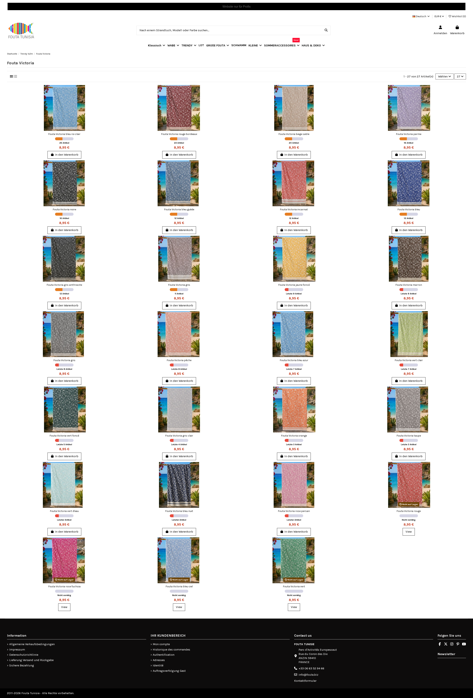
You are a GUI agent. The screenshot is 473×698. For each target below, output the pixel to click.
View (409, 531)
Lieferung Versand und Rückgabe (31, 660)
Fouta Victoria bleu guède (179, 209)
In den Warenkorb (66, 154)
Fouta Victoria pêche (179, 360)
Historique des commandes (171, 649)
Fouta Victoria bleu (408, 209)
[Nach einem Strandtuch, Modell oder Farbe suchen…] (326, 30)
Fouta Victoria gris (179, 284)
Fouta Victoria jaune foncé (294, 284)
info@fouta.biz (308, 674)
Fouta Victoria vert (294, 586)
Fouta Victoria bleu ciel (179, 586)
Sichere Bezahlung (21, 665)
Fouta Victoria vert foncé (64, 435)
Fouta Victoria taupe (409, 435)
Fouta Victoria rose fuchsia (64, 586)
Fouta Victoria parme (408, 134)
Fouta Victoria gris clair (179, 435)
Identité (158, 665)
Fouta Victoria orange (294, 435)
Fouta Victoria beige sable (293, 134)
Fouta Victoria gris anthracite (64, 284)
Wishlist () (458, 16)
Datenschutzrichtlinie (23, 654)
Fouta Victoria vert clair (409, 360)
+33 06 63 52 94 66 (311, 668)
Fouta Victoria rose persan (294, 511)
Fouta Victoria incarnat (294, 209)
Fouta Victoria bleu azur (294, 360)
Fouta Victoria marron (408, 284)
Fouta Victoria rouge (409, 511)
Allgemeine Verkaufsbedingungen (32, 644)
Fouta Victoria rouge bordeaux (179, 134)
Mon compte (161, 644)
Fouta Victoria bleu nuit (179, 511)
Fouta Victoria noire (64, 209)
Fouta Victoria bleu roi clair (64, 134)
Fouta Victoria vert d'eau (64, 511)
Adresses (159, 660)
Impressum (17, 649)
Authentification (163, 654)
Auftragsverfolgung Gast (169, 670)
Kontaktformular (305, 680)
